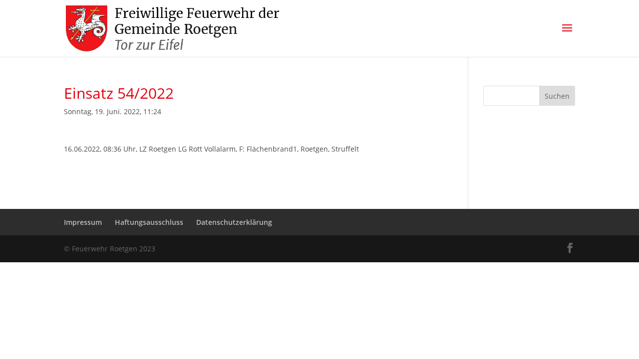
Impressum (83, 222)
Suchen (557, 96)
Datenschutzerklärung (234, 222)
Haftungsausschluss (149, 222)
